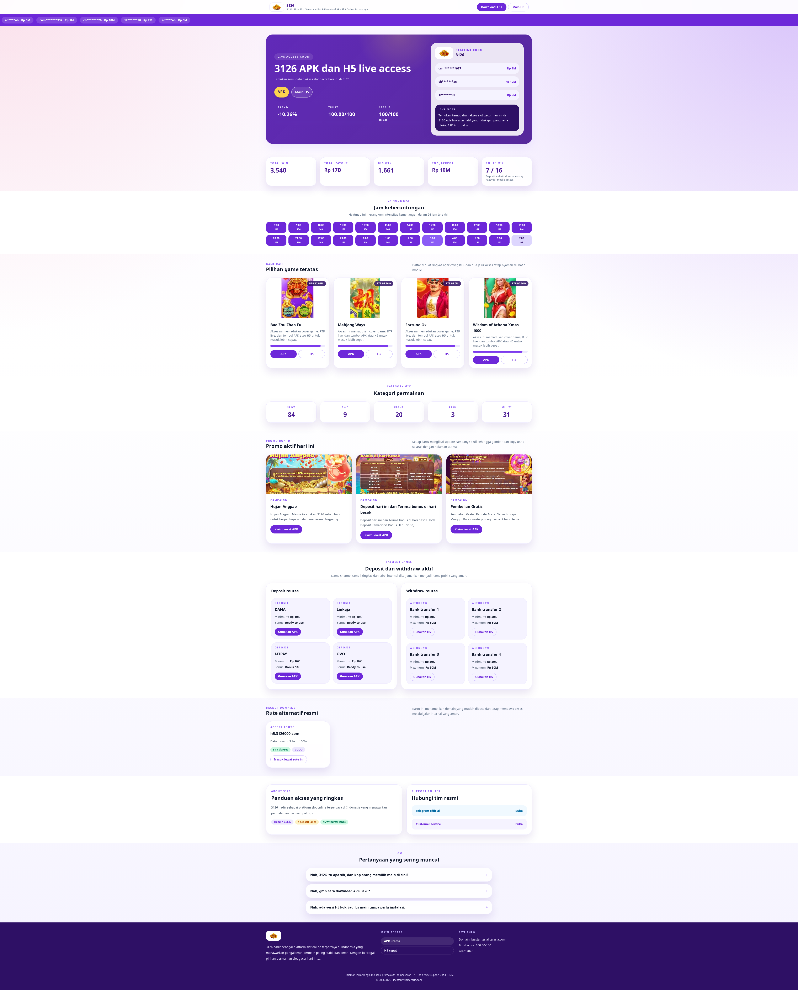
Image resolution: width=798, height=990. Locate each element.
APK (282, 91)
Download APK (491, 7)
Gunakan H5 (422, 632)
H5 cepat (390, 950)
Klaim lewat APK (286, 529)
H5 (312, 354)
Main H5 (518, 7)
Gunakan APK (288, 632)
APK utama (392, 941)
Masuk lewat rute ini (288, 759)
